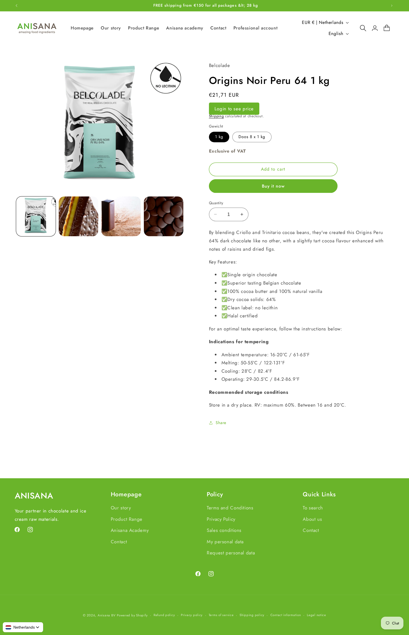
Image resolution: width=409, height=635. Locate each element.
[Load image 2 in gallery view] (78, 216)
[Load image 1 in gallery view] (36, 216)
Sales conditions (224, 530)
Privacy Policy (221, 519)
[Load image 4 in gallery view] (164, 216)
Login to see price (234, 108)
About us (312, 519)
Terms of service (221, 615)
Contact (119, 541)
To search (313, 507)
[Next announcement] (392, 5)
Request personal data (231, 552)
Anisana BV (106, 615)
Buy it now (273, 186)
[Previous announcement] (16, 5)
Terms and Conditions (230, 507)
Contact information (285, 615)
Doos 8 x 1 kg (251, 137)
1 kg (219, 137)
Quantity (216, 203)
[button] (360, 28)
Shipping (216, 115)
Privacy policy (192, 615)
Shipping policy (252, 615)
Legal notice (316, 615)
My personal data (225, 541)
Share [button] (221, 422)
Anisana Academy (130, 530)
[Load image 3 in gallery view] (121, 216)
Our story (121, 507)
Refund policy (164, 615)
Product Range (126, 519)
